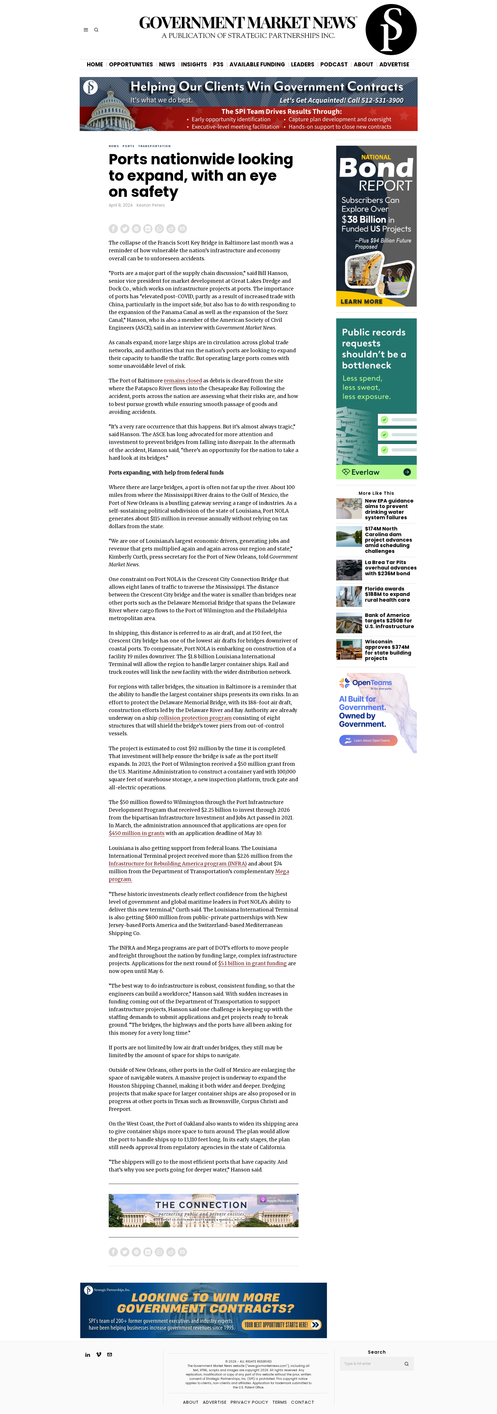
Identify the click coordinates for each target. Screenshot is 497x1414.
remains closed (183, 381)
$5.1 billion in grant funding (252, 963)
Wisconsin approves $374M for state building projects (388, 650)
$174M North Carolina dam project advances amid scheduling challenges (388, 540)
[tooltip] (113, 228)
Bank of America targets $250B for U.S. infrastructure (389, 621)
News (114, 146)
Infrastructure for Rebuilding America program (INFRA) (178, 864)
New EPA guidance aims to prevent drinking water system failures (389, 509)
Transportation (154, 146)
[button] (407, 1364)
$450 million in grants (137, 833)
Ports (129, 146)
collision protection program (195, 718)
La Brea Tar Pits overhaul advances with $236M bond (391, 568)
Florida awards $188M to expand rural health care (387, 594)
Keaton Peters (151, 205)
